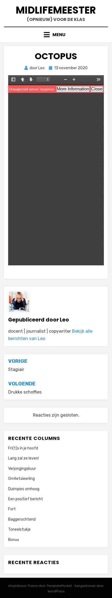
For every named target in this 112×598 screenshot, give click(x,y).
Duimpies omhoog (23, 489)
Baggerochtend (22, 519)
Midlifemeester (56, 10)
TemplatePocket (59, 586)
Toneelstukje (19, 529)
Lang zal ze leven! (23, 458)
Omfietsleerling (21, 478)
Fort (12, 509)
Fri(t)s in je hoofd (23, 448)
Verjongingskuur (22, 468)
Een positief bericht (25, 499)
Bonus (13, 539)
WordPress (56, 591)
